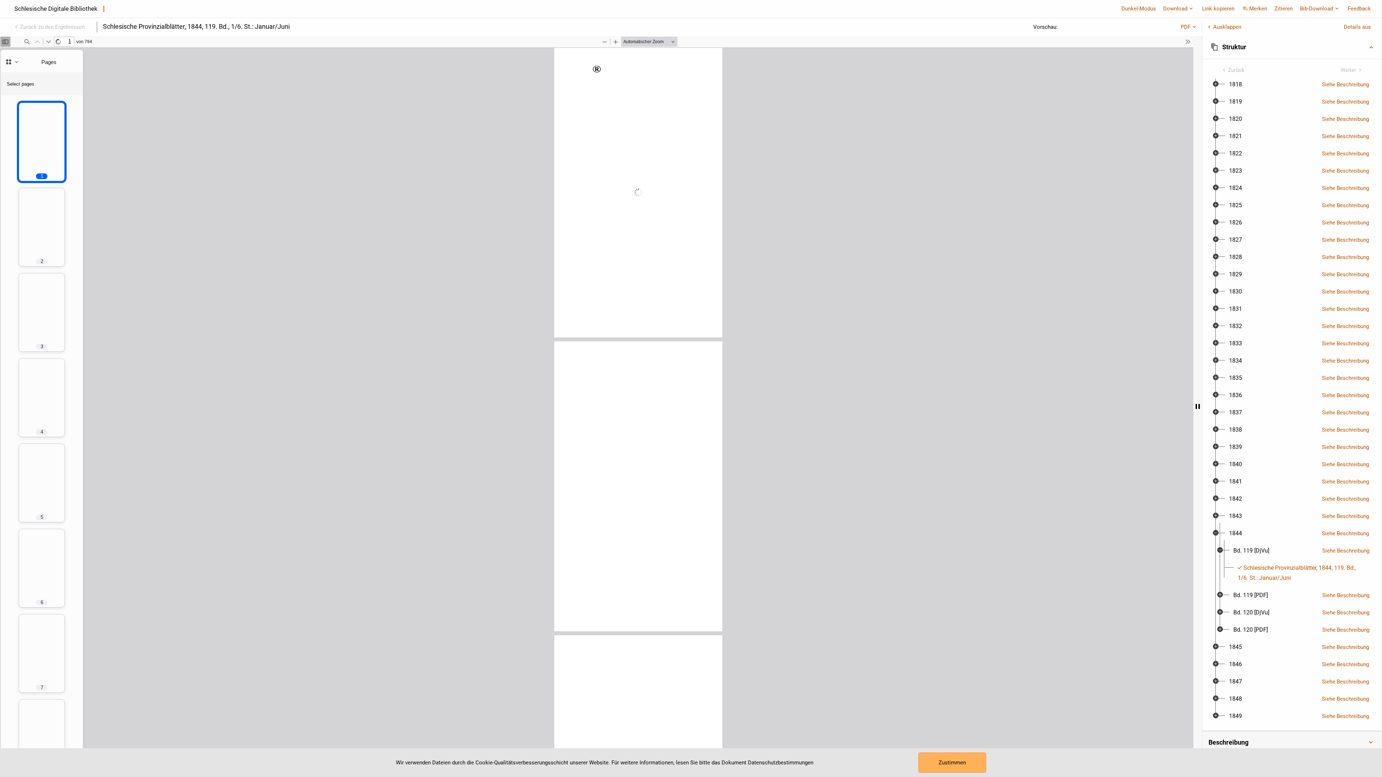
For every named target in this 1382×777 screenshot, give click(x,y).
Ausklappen (1227, 27)
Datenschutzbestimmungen (780, 762)
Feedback (1359, 8)
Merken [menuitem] (1258, 8)
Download (1175, 8)
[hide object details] (1197, 406)
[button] (1292, 47)
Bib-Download (1316, 8)
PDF (1186, 27)
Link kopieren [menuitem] (1218, 8)
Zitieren (1283, 8)
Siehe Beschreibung (1345, 84)
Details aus (1357, 27)
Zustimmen (952, 762)
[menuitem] (1235, 84)
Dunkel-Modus (1138, 8)
